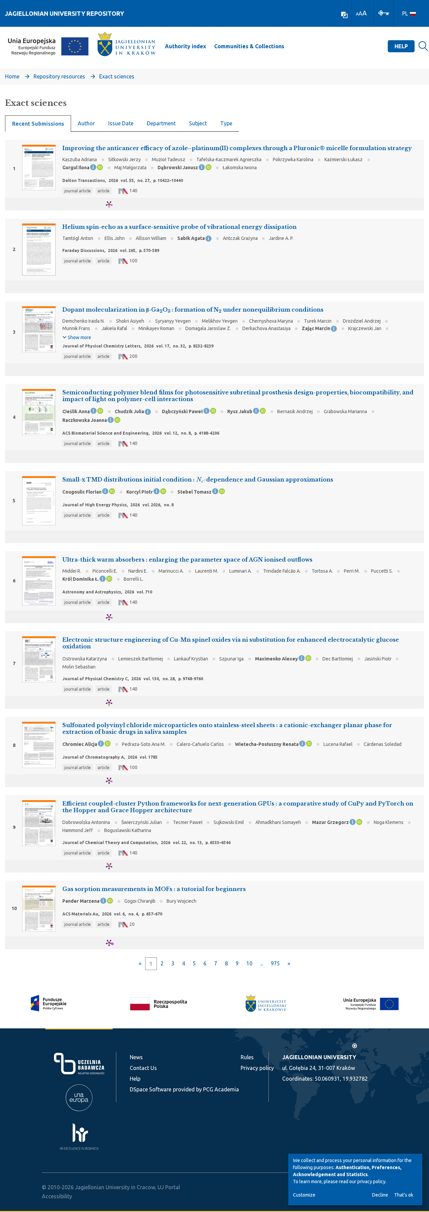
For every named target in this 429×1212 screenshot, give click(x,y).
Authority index (185, 46)
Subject (198, 123)
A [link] (357, 14)
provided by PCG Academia (206, 1089)
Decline (380, 1195)
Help (401, 46)
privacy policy (371, 1181)
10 (249, 963)
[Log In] (383, 12)
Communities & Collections (249, 46)
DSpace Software (150, 1089)
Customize (304, 1195)
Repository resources (59, 76)
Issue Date (120, 123)
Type (226, 123)
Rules (247, 1057)
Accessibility (57, 1196)
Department (161, 123)
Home (12, 76)
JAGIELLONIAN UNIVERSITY (319, 1057)
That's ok (403, 1195)
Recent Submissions (38, 124)
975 (275, 963)
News (136, 1057)
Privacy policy (257, 1068)
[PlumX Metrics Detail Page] (113, 204)
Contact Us (143, 1068)
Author (86, 123)
